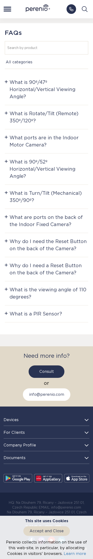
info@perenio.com (46, 394)
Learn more (75, 553)
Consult (46, 371)
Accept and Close (47, 531)
